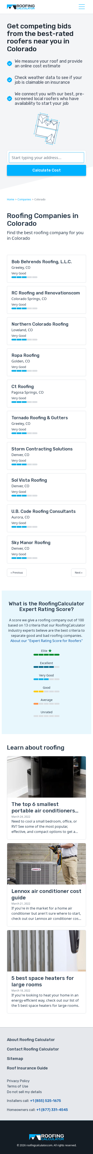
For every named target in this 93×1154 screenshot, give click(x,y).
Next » (78, 572)
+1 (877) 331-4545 (52, 1110)
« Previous (17, 572)
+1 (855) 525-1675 (45, 1101)
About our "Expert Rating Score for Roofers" (46, 640)
